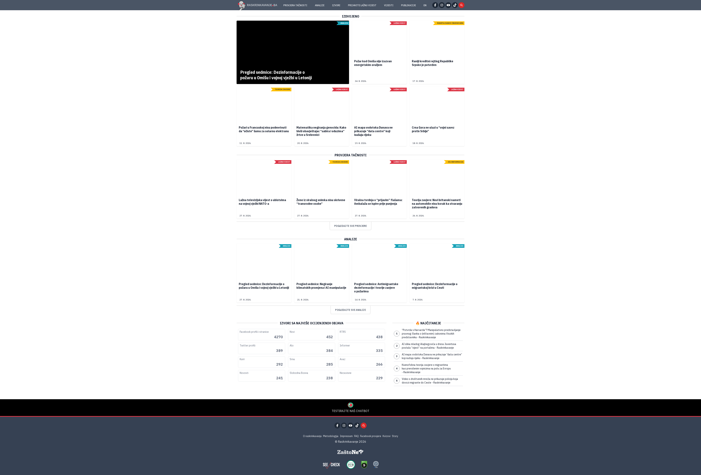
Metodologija (330, 436)
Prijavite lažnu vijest (362, 5)
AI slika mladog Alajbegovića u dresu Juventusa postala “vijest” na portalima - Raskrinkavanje (426, 345)
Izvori (336, 5)
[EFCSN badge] (350, 464)
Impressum (346, 436)
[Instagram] (442, 5)
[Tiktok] (455, 5)
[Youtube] (448, 5)
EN (425, 5)
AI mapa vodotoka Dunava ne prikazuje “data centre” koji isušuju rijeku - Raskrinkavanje (429, 356)
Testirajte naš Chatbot (350, 411)
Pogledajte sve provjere (350, 226)
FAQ (356, 436)
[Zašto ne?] (350, 452)
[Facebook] (435, 5)
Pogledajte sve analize (350, 310)
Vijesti (388, 5)
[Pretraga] (461, 5)
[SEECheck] (331, 464)
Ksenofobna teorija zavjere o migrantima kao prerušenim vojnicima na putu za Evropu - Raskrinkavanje (423, 368)
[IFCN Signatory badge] (364, 464)
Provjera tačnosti (295, 5)
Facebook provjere (370, 436)
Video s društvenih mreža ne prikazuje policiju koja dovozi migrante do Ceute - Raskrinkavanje (427, 380)
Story (395, 436)
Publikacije (408, 5)
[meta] (376, 464)
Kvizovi (386, 436)
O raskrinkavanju (312, 436)
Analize (319, 5)
